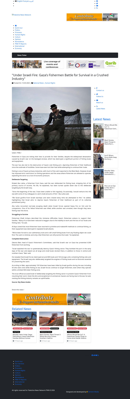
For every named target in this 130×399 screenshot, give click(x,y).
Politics (17, 30)
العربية (31, 1)
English (19, 1)
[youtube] (97, 6)
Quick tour (19, 28)
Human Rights (20, 35)
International (19, 46)
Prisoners (18, 32)
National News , (39, 83)
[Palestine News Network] (21, 14)
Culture (17, 37)
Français (26, 1)
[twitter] (97, 3)
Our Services (19, 3)
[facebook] (97, 1)
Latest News (101, 119)
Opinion (18, 39)
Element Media (93, 392)
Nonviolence (19, 41)
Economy (18, 48)
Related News (21, 309)
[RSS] (97, 8)
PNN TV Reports (20, 44)
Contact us (19, 6)
